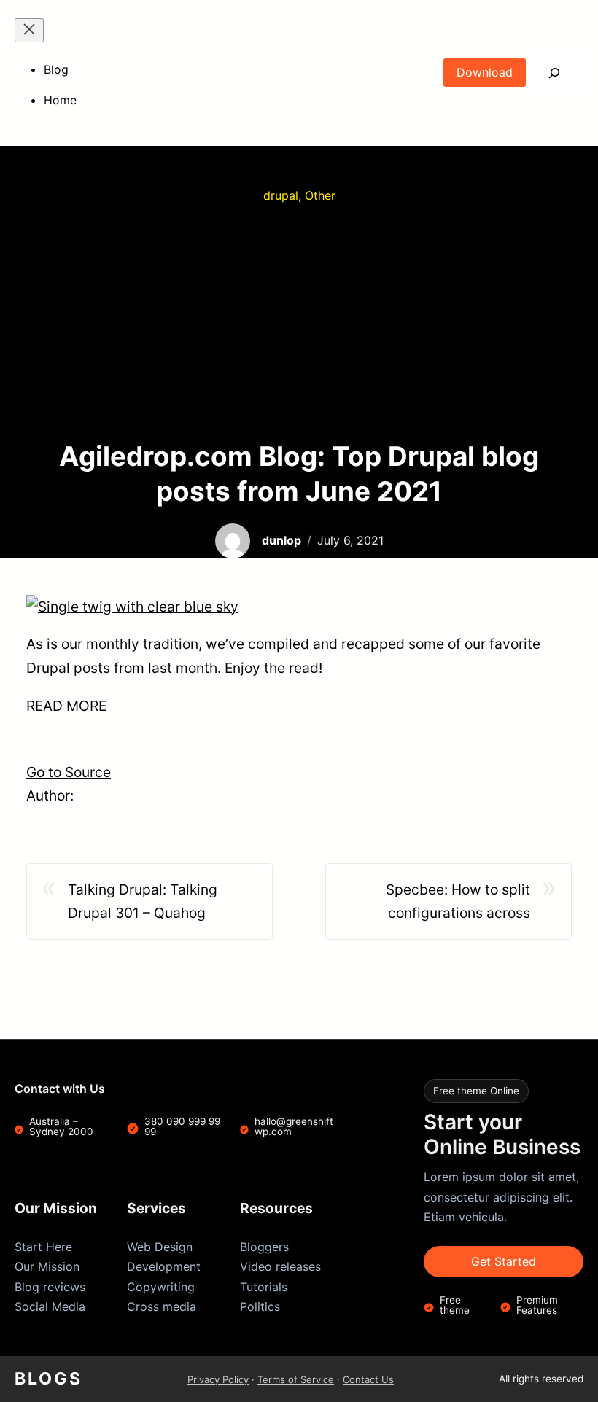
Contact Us (368, 1379)
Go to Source (68, 772)
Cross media (161, 1306)
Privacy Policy (218, 1379)
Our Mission (47, 1266)
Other (320, 195)
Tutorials (263, 1287)
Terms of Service (295, 1379)
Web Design (160, 1246)
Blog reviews (50, 1287)
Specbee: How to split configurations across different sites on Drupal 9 (444, 903)
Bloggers (264, 1246)
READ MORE (66, 705)
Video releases (280, 1266)
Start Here (43, 1246)
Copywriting (161, 1287)
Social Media (50, 1306)
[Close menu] (29, 30)
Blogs (48, 1378)
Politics (260, 1306)
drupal (280, 195)
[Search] (554, 72)
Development (164, 1266)
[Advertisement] (299, 322)
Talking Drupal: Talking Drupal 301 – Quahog (142, 901)
